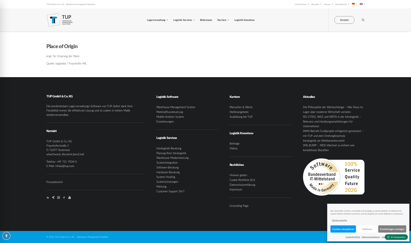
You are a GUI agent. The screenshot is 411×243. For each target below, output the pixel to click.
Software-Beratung (167, 167)
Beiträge (235, 143)
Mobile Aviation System (170, 117)
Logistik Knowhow (244, 20)
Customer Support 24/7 (170, 191)
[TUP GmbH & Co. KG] (59, 20)
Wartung (161, 186)
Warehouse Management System (175, 107)
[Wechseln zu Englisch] (362, 4)
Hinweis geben (238, 175)
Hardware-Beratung (168, 172)
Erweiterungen (165, 121)
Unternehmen (300, 4)
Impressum (236, 189)
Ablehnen (367, 229)
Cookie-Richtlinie (353, 236)
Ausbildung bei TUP (241, 117)
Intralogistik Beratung (168, 148)
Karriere (221, 20)
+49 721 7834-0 (67, 161)
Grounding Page (239, 206)
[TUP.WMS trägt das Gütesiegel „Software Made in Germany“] (334, 177)
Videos (233, 148)
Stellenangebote (239, 112)
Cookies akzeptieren (343, 229)
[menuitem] (302, 4)
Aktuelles (315, 4)
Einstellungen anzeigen (392, 229)
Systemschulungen (167, 181)
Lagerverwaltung (156, 20)
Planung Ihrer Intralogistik (171, 153)
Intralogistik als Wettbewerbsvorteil (324, 140)
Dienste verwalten (339, 220)
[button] (363, 19)
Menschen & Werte (241, 107)
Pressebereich (341, 4)
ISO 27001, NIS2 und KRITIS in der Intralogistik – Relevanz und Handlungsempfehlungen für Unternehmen (332, 121)
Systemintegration (167, 162)
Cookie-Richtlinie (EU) (242, 180)
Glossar (327, 4)
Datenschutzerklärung (371, 236)
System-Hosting (165, 177)
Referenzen (206, 20)
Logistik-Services (182, 20)
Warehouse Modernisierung (172, 158)
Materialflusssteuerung (169, 112)
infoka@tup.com (64, 166)
